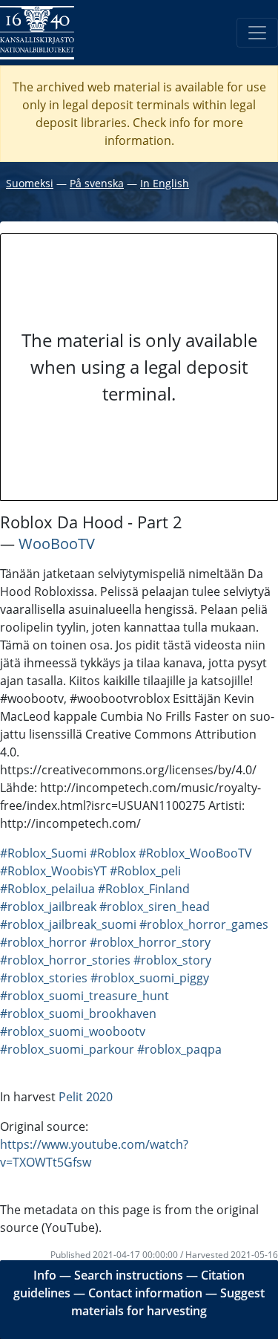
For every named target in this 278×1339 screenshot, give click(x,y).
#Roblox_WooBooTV (195, 853)
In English (164, 183)
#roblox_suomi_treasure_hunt (84, 996)
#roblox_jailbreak (48, 906)
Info (44, 1275)
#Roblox (113, 853)
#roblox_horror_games (203, 924)
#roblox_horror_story (150, 942)
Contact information (145, 1293)
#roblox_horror (43, 942)
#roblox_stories (43, 978)
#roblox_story (172, 960)
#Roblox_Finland (144, 889)
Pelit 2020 (86, 1097)
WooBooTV (57, 544)
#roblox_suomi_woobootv (72, 1031)
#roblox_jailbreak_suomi (68, 924)
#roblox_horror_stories (65, 960)
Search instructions (128, 1275)
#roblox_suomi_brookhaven (78, 1013)
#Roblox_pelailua (47, 889)
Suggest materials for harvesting (168, 1302)
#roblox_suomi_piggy (149, 978)
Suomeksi (29, 183)
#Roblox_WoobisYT (53, 871)
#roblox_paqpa (179, 1049)
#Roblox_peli (145, 871)
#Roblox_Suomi (43, 853)
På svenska (97, 183)
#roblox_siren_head (154, 906)
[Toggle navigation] (257, 33)
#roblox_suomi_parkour (67, 1049)
